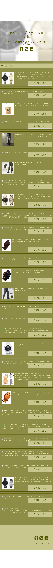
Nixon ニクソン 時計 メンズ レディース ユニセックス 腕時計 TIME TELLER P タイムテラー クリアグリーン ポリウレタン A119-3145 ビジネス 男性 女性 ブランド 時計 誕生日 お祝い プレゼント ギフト (26, 412)
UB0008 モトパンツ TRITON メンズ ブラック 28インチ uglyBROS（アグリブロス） (25, 152)
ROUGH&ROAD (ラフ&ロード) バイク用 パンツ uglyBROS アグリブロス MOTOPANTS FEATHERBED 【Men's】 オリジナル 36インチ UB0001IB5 (33, 136)
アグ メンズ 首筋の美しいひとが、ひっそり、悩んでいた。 (26, 43)
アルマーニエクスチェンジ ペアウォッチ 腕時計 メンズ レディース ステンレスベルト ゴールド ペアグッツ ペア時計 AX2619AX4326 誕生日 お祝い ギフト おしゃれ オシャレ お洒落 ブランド (33, 196)
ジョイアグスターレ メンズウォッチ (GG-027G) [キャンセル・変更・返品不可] (24, 318)
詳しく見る (40, 83)
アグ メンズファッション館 (42, 543)
